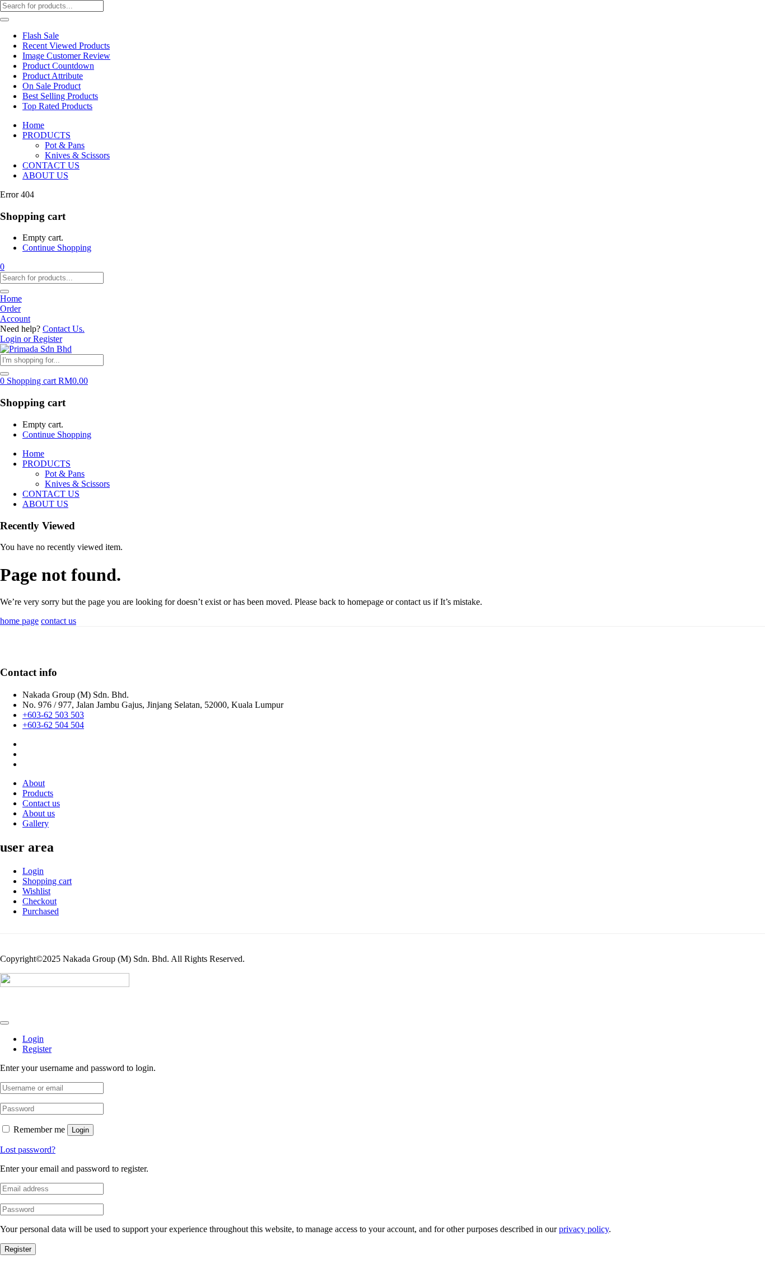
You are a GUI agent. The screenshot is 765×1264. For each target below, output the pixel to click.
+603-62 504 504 (53, 725)
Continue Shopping (56, 247)
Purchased (40, 911)
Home (33, 125)
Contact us (41, 803)
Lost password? (27, 1149)
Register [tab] (37, 1049)
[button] (2, 266)
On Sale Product (51, 86)
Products (37, 793)
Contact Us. (64, 328)
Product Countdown (58, 66)
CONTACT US (51, 165)
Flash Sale (40, 35)
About (33, 783)
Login (33, 871)
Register (17, 1249)
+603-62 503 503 (53, 715)
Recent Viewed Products (66, 45)
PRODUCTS (46, 135)
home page (19, 621)
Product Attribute (52, 76)
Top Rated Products (57, 106)
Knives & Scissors (77, 155)
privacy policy (584, 1229)
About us (38, 813)
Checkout (39, 901)
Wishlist (36, 891)
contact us (58, 621)
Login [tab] (33, 1039)
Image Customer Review (66, 55)
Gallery (35, 823)
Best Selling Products (60, 96)
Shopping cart (47, 881)
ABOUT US (45, 175)
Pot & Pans (65, 145)
